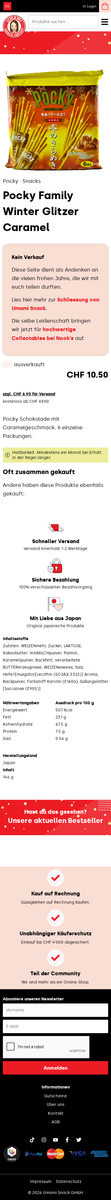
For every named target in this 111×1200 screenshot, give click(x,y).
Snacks (31, 181)
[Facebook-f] (67, 1140)
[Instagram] (44, 1140)
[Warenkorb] (105, 6)
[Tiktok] (32, 1140)
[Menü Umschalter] (104, 22)
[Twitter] (79, 1140)
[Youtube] (55, 1140)
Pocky (10, 181)
